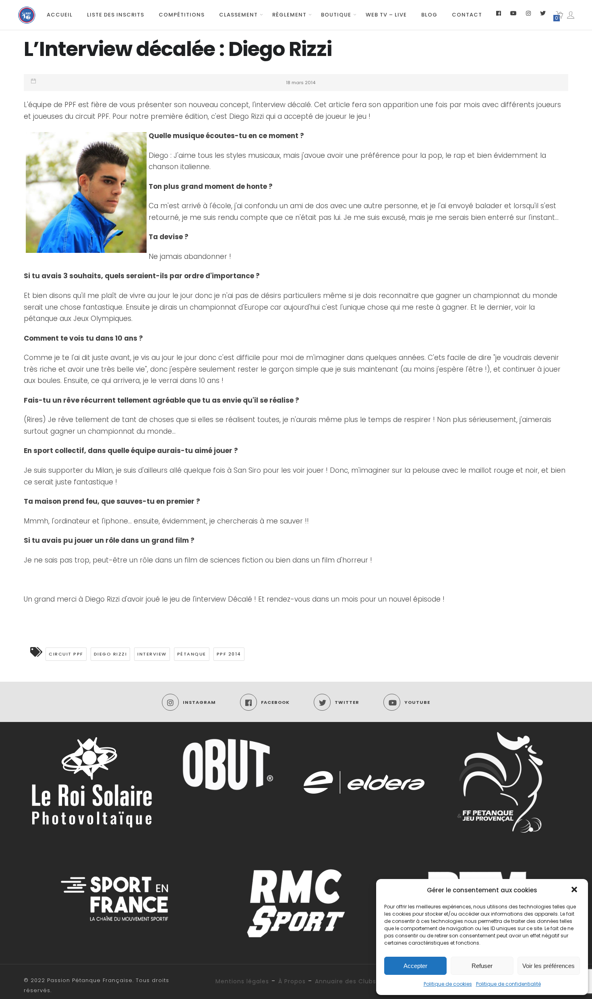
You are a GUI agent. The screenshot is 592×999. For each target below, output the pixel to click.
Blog (429, 15)
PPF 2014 (229, 654)
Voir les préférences (548, 965)
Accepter (415, 965)
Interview (152, 654)
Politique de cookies (448, 983)
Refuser (482, 965)
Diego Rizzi (110, 654)
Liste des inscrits (115, 15)
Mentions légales (242, 981)
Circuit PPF (66, 654)
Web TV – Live (386, 15)
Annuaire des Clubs (345, 981)
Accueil (59, 15)
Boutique (336, 15)
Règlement (289, 15)
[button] (575, 890)
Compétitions (182, 15)
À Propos (292, 981)
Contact (467, 15)
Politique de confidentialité (508, 983)
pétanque (191, 654)
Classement (238, 15)
